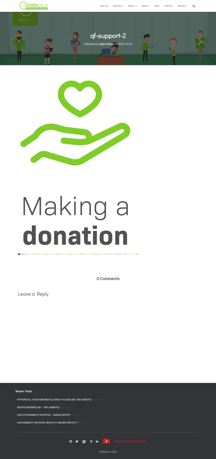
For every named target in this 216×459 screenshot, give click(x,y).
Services (117, 6)
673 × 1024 (65, 254)
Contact (168, 6)
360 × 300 (113, 254)
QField (145, 6)
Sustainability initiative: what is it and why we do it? (47, 422)
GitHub (71, 441)
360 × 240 (102, 254)
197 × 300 (41, 254)
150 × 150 (30, 254)
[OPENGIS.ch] (33, 6)
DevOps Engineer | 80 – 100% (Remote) (38, 407)
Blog (156, 6)
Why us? (104, 6)
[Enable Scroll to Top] (210, 453)
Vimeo (91, 441)
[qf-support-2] (74, 162)
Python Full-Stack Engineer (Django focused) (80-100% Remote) (54, 399)
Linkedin (97, 441)
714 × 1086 (53, 254)
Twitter (77, 441)
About (131, 6)
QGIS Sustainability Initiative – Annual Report (43, 415)
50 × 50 (122, 254)
